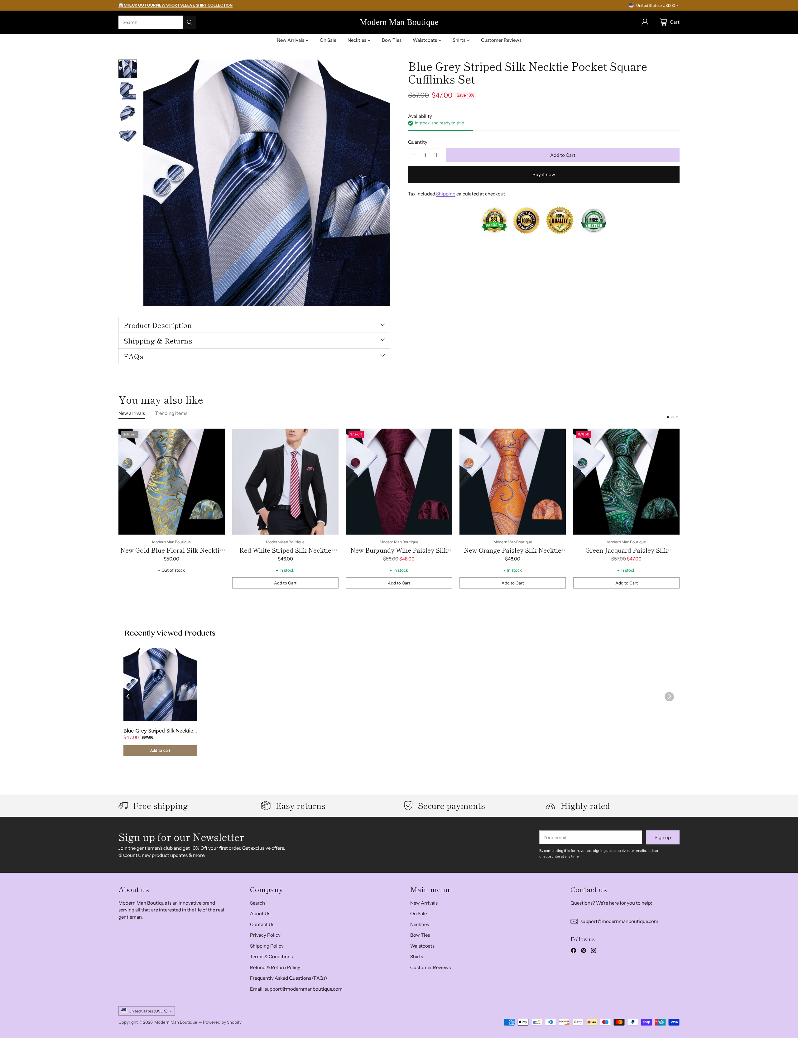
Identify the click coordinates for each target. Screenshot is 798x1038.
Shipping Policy (267, 946)
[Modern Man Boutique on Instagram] (593, 951)
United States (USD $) (655, 5)
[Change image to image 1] (127, 69)
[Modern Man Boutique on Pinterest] (583, 951)
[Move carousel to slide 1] (668, 417)
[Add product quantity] (436, 155)
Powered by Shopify (222, 1022)
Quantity (417, 142)
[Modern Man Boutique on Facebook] (573, 951)
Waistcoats (422, 946)
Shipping (445, 194)
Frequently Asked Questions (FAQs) (288, 978)
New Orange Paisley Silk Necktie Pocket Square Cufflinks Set (512, 554)
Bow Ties (420, 935)
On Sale (418, 913)
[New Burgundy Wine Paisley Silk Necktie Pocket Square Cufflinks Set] (399, 482)
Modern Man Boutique (175, 1022)
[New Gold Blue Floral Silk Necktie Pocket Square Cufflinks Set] (171, 482)
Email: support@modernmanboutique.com (296, 989)
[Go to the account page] (645, 22)
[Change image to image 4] (127, 136)
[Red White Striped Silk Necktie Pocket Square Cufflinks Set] (285, 482)
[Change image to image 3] (127, 113)
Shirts (416, 956)
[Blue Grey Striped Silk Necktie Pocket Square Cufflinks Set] (266, 183)
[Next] (679, 508)
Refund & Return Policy (275, 967)
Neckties (419, 924)
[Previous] (118, 508)
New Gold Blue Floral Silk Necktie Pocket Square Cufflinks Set (171, 554)
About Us (260, 913)
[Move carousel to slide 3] (677, 417)
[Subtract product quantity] (414, 155)
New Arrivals (424, 903)
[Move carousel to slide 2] (672, 417)
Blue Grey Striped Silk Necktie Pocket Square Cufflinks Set (158, 731)
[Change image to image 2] (127, 91)
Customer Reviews (430, 967)
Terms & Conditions (271, 956)
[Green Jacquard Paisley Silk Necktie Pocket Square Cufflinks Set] (626, 482)
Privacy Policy (265, 935)
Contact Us (262, 924)
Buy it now (543, 174)
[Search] (189, 22)
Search (257, 903)
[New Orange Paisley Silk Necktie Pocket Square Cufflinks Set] (512, 482)
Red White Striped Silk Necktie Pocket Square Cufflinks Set (285, 554)
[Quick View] (216, 436)
